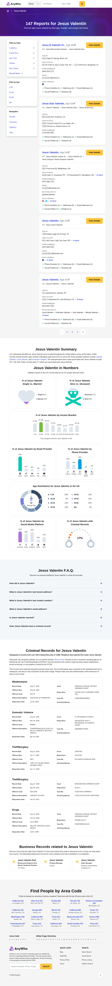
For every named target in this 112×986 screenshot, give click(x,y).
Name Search (86, 952)
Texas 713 (94, 910)
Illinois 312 (56, 910)
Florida (12, 63)
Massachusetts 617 (75, 917)
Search (46, 966)
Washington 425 (17, 917)
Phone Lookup (87, 960)
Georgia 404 (37, 910)
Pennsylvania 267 (17, 924)
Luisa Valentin (47, 312)
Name (31, 4)
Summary (13, 122)
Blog (61, 952)
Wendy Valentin (92, 312)
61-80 (11, 97)
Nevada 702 (75, 901)
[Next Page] (83, 332)
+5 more (53, 201)
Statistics (12, 127)
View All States (14, 73)
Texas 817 (94, 924)
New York (13, 58)
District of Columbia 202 (94, 902)
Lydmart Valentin (48, 194)
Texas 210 (37, 924)
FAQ (11, 133)
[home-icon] (8, 11)
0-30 (11, 87)
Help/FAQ (63, 956)
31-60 (11, 92)
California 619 (56, 924)
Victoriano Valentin (62, 312)
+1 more (49, 260)
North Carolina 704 (75, 924)
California (13, 48)
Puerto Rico (13, 53)
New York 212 (37, 901)
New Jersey (13, 68)
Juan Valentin (78, 312)
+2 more (45, 315)
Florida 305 (56, 901)
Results (12, 117)
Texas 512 (56, 917)
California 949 (75, 910)
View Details (94, 45)
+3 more (99, 175)
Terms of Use (59, 660)
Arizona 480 (94, 917)
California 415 (18, 910)
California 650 (37, 917)
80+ (10, 102)
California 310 (18, 901)
